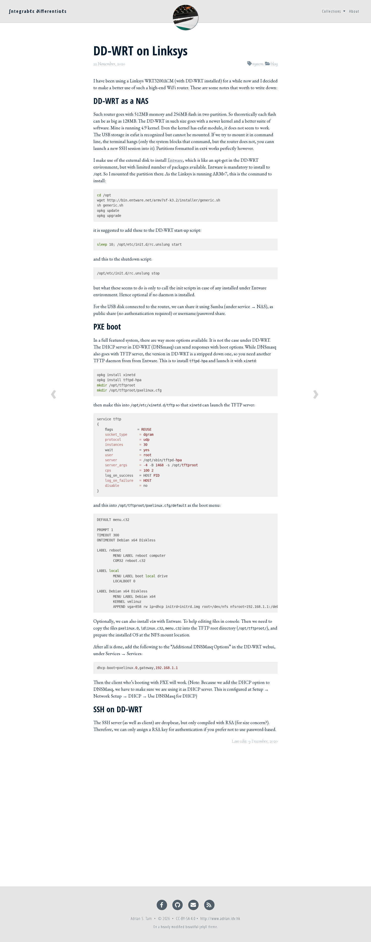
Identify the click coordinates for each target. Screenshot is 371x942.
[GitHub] (178, 904)
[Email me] (194, 904)
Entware (175, 160)
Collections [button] (332, 11)
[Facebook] (162, 904)
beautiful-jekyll (196, 926)
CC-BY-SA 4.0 (185, 918)
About (354, 11)
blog (274, 63)
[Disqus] (185, 814)
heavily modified (172, 926)
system (258, 63)
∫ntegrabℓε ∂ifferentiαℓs (38, 11)
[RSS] (209, 904)
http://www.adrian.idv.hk (220, 918)
